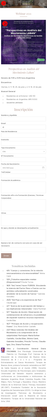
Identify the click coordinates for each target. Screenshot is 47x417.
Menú (44, 4)
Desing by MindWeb (23, 414)
